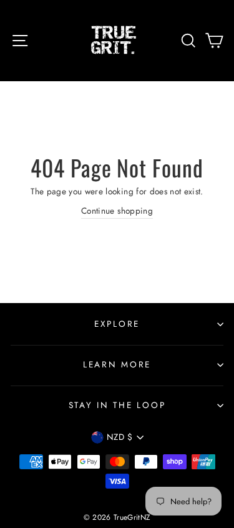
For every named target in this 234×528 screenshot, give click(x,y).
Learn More (117, 364)
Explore (117, 323)
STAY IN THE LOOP (117, 405)
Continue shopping (117, 210)
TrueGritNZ (132, 517)
